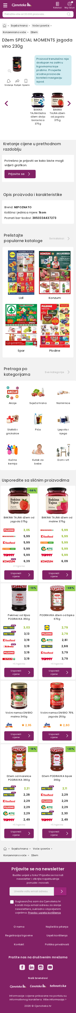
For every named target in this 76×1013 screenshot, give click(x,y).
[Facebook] (22, 968)
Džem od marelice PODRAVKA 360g (19, 778)
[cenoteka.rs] (38, 986)
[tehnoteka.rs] (58, 986)
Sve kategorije (54, 372)
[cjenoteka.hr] (18, 986)
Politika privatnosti (57, 944)
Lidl (21, 298)
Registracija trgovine (19, 935)
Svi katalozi (56, 238)
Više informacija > (55, 999)
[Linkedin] (31, 968)
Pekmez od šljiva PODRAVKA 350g (19, 617)
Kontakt (19, 944)
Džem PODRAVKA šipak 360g (57, 778)
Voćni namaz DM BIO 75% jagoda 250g (56, 714)
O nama (19, 927)
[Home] (4, 25)
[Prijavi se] (60, 891)
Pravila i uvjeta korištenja (44, 913)
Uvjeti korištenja (57, 935)
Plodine (54, 350)
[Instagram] (40, 968)
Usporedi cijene (16, 575)
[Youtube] (50, 968)
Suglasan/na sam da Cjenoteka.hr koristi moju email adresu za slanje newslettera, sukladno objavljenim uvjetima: (38, 907)
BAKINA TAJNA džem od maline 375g (57, 519)
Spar (21, 350)
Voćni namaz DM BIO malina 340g (19, 714)
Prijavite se (16, 174)
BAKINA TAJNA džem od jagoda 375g (19, 519)
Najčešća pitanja (57, 927)
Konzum (55, 298)
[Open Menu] (5, 5)
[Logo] (22, 5)
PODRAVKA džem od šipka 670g (57, 617)
